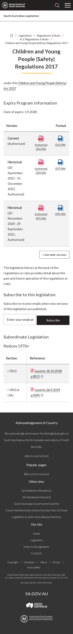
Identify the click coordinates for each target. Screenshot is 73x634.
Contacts (36, 553)
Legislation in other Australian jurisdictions (36, 516)
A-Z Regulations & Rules (34, 39)
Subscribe (53, 320)
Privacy (56, 562)
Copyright (12, 562)
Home (36, 533)
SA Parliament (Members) (36, 490)
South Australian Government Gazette (36, 503)
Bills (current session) (36, 474)
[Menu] (67, 5)
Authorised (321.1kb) (41, 216)
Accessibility (33, 567)
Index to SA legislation (36, 546)
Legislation (25, 35)
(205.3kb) (60, 213)
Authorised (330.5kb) (41, 170)
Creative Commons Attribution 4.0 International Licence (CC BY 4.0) (37, 577)
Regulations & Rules (48, 35)
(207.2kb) (60, 168)
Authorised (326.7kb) (41, 146)
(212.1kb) (60, 144)
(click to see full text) (36, 456)
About (43, 562)
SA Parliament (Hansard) (37, 497)
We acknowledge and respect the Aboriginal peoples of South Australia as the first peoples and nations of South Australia (36, 440)
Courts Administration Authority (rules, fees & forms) (36, 510)
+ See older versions (54, 254)
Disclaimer (29, 562)
